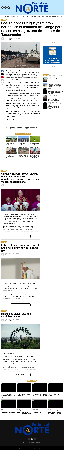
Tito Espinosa (9, 39)
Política (7, 16)
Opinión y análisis (46, 16)
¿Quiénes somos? (31, 442)
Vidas (24, 16)
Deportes (33, 16)
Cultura (19, 16)
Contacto (38, 442)
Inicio (24, 442)
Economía (13, 16)
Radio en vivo (55, 16)
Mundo (39, 16)
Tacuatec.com (44, 448)
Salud (28, 16)
